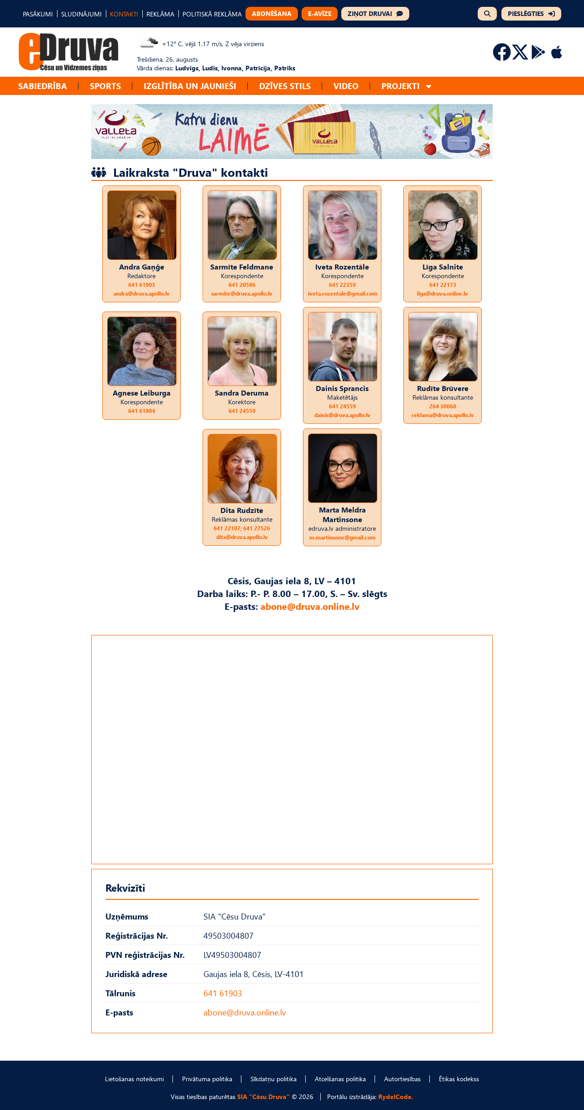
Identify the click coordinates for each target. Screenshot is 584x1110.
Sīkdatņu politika (273, 1078)
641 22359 (342, 284)
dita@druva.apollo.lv (242, 537)
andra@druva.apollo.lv (142, 293)
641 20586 (242, 284)
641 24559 (242, 410)
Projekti (400, 85)
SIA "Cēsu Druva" (263, 1096)
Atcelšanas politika (340, 1078)
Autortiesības (402, 1078)
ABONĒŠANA (272, 13)
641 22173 (442, 284)
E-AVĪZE (319, 13)
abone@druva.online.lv (310, 605)
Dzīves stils (285, 85)
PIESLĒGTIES (526, 13)
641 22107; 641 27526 (242, 528)
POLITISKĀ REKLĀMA (212, 14)
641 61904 (141, 410)
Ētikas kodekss (459, 1078)
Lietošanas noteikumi (134, 1078)
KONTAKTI (124, 14)
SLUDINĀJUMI (81, 14)
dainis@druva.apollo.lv (342, 415)
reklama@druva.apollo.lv (443, 415)
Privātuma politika (207, 1078)
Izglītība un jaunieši (190, 85)
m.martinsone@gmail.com (342, 537)
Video (346, 85)
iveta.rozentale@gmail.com (342, 293)
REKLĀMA (160, 14)
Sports (105, 85)
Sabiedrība (42, 85)
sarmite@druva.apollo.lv (241, 293)
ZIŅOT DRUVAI (370, 13)
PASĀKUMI (38, 14)
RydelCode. (395, 1096)
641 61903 (141, 284)
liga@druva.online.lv (442, 293)
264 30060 (442, 406)
